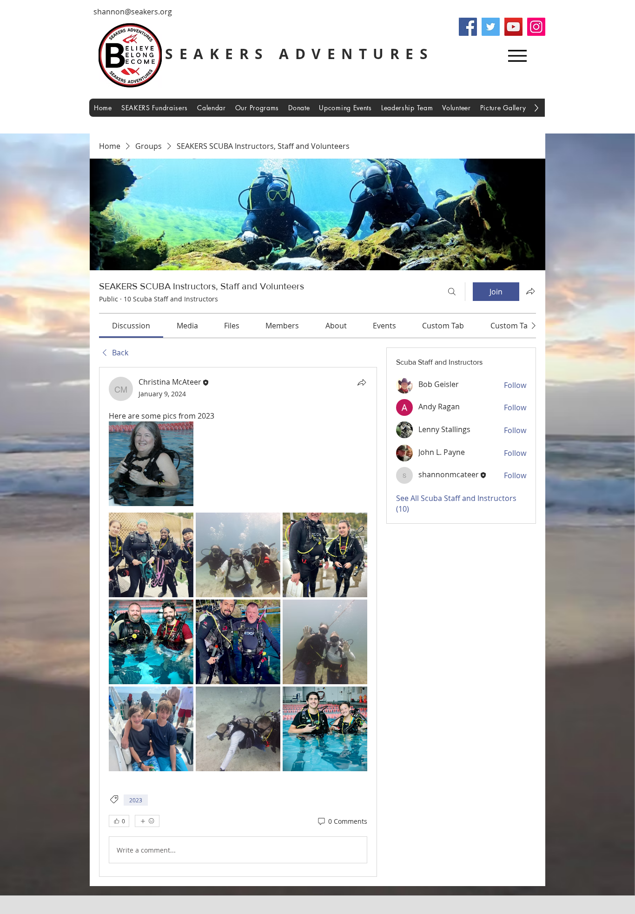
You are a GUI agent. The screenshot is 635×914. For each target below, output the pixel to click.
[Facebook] (468, 27)
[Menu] (517, 55)
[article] (238, 622)
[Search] (451, 291)
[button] (407, 108)
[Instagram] (536, 27)
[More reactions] (147, 821)
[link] (131, 325)
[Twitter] (491, 27)
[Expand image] (151, 463)
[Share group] (530, 291)
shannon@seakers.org (132, 12)
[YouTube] (513, 27)
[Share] (361, 382)
